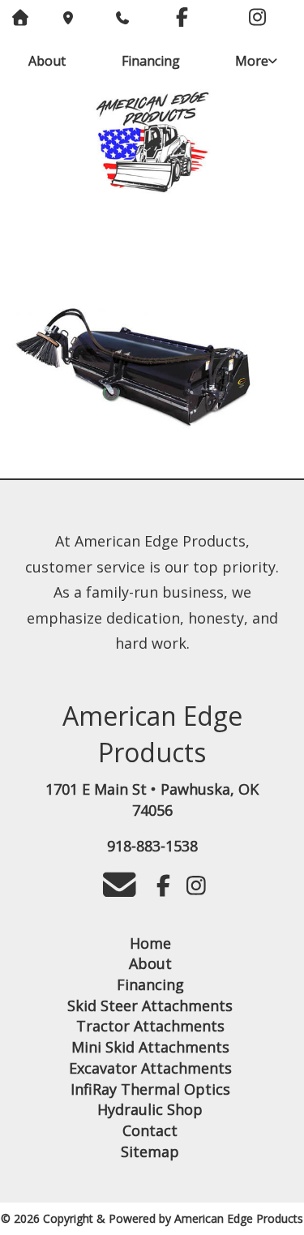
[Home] (152, 143)
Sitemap (150, 1151)
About (47, 61)
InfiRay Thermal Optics (150, 1089)
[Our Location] (67, 17)
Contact (150, 1130)
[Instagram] (257, 19)
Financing (151, 61)
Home (150, 943)
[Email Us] (119, 888)
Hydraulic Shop (150, 1109)
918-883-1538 (152, 845)
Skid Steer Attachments (150, 1005)
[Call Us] (120, 18)
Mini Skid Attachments (150, 1047)
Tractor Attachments (150, 1026)
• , (152, 799)
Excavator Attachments (150, 1068)
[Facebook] (182, 19)
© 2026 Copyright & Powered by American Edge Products (152, 1218)
